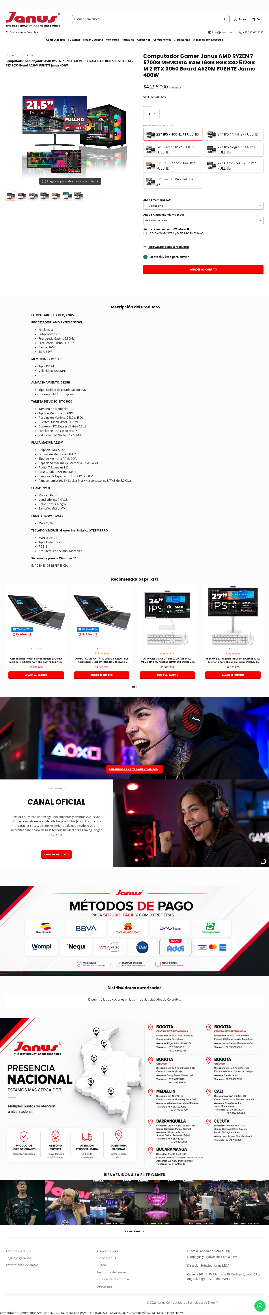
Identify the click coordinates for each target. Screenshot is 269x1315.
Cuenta (240, 19)
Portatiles (128, 39)
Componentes (162, 39)
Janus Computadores (172, 1303)
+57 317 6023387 (253, 32)
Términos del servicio (113, 1272)
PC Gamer (74, 39)
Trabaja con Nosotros (209, 39)
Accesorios (143, 39)
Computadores (55, 39)
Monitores (112, 39)
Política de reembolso (113, 1279)
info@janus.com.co (223, 32)
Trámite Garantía (18, 1251)
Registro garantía (18, 1258)
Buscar (101, 1265)
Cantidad (147, 106)
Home (9, 55)
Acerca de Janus (108, 1251)
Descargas (183, 39)
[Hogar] (32, 19)
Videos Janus (106, 1258)
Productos (26, 55)
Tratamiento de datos (22, 1265)
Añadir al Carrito (203, 269)
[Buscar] (225, 19)
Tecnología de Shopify (203, 1303)
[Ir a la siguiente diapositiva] (262, 636)
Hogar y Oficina (93, 39)
